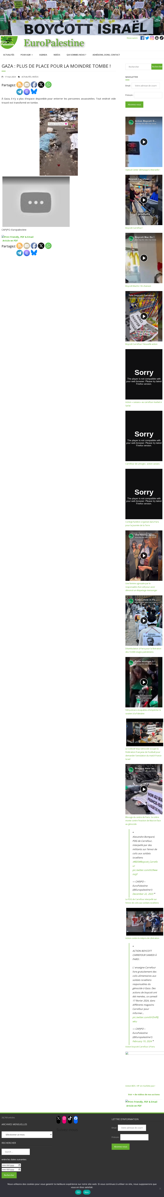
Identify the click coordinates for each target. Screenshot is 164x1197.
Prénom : (129, 95)
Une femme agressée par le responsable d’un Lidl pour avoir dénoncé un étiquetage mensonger (141, 587)
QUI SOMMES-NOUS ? (76, 54)
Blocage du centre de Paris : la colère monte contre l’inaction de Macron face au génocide (143, 820)
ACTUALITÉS (8, 54)
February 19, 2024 (142, 1041)
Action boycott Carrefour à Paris (140, 1046)
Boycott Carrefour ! (134, 228)
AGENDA (43, 54)
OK (78, 1192)
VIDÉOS (56, 54)
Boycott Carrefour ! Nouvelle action (141, 344)
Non (87, 1192)
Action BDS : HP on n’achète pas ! (140, 1086)
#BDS (136, 861)
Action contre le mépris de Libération (142, 938)
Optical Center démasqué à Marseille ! (142, 169)
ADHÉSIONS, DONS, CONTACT (106, 54)
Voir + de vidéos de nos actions (144, 1094)
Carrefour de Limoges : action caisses (142, 463)
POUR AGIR (26, 54)
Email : (128, 85)
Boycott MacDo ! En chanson (138, 286)
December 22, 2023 (142, 893)
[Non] (160, 1188)
